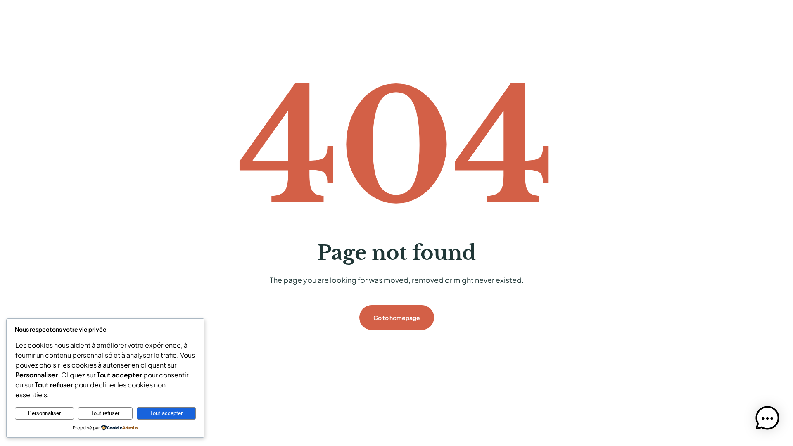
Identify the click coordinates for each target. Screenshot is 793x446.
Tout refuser (105, 413)
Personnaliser (44, 413)
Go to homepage (396, 317)
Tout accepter (166, 413)
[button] (767, 419)
